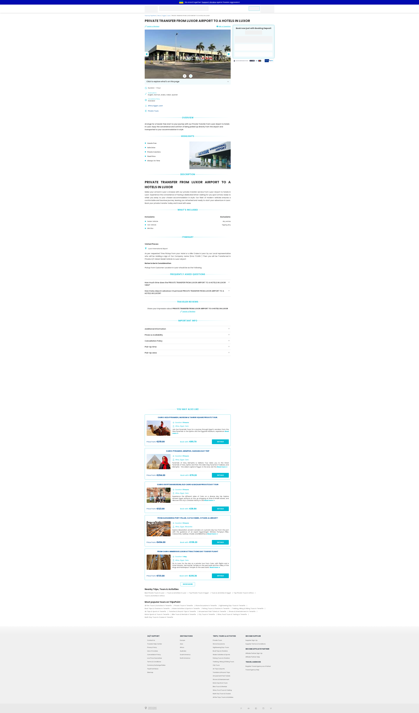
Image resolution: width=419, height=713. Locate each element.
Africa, (150, 106)
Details (220, 442)
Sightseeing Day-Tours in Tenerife (232, 605)
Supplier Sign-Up (252, 640)
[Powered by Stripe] (247, 61)
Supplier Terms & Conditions (256, 644)
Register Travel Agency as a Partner (258, 666)
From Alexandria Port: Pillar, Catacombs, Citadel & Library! (187, 518)
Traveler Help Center (154, 644)
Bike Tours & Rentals (220, 687)
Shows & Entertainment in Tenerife (242, 611)
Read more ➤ (222, 467)
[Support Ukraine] (181, 2)
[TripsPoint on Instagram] (263, 708)
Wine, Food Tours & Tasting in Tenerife (232, 614)
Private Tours (153, 111)
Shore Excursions (219, 644)
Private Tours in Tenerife (183, 605)
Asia (181, 644)
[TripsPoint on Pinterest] (241, 708)
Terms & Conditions (154, 662)
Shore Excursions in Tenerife (206, 605)
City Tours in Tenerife (206, 614)
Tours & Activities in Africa (155, 596)
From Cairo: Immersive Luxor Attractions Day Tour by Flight (187, 551)
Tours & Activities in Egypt (221, 593)
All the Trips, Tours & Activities (223, 697)
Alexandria (188, 526)
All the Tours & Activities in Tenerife (158, 605)
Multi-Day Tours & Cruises (222, 694)
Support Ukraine (209, 2)
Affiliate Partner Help (253, 657)
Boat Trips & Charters (220, 651)
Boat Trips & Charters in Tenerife (157, 608)
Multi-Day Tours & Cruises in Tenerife (159, 617)
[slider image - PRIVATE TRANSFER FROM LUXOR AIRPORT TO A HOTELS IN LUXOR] (188, 54)
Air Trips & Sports (219, 669)
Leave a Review (153, 26)
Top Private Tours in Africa (244, 593)
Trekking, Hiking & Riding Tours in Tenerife (248, 608)
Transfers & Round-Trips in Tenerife (182, 611)
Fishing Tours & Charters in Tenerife (216, 608)
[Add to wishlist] (184, 76)
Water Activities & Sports (221, 655)
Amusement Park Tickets (221, 676)
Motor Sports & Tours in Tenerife (157, 614)
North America (185, 658)
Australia (183, 651)
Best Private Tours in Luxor (155, 593)
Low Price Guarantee (154, 658)
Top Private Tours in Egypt (199, 593)
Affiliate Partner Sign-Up (254, 653)
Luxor (168, 15)
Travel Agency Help (252, 670)
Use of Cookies (152, 651)
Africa (159, 15)
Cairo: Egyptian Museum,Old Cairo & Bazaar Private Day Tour (187, 484)
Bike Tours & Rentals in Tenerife (184, 614)
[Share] (190, 76)
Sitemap (150, 672)
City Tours (216, 665)
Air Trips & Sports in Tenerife (156, 611)
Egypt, (156, 106)
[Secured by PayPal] (269, 61)
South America (185, 655)
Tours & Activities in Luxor (177, 593)
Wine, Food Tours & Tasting (222, 690)
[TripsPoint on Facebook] (255, 708)
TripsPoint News (152, 669)
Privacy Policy (152, 647)
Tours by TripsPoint (150, 15)
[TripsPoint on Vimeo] (270, 708)
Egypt (164, 15)
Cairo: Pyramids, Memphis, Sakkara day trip (187, 451)
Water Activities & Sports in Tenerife (186, 608)
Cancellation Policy (154, 655)
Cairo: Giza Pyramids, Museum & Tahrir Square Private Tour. (188, 417)
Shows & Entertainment (221, 679)
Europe (182, 640)
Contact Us (151, 640)
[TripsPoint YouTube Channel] (248, 708)
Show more (188, 584)
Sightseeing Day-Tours (221, 647)
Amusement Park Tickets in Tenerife (212, 611)
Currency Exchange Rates (156, 665)
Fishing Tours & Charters (221, 658)
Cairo (187, 426)
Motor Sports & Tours (220, 683)
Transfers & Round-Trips (221, 672)
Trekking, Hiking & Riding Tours (223, 662)
